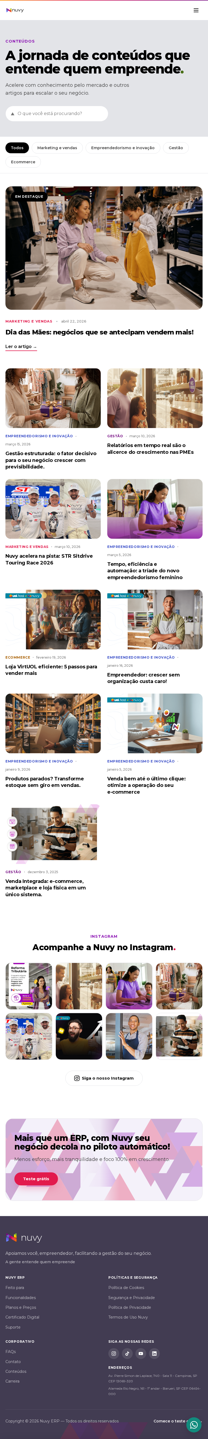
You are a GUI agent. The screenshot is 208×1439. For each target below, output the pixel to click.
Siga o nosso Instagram (108, 1078)
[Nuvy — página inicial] (15, 10)
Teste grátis (36, 1178)
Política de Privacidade (129, 1307)
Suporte (13, 1327)
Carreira (12, 1381)
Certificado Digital (22, 1317)
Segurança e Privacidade (131, 1297)
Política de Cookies (126, 1287)
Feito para (14, 1287)
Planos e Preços (20, 1307)
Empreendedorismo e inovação (123, 147)
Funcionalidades (20, 1297)
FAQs (10, 1351)
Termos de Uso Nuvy (128, 1317)
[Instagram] (113, 1353)
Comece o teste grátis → (178, 1421)
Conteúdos (15, 1371)
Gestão (176, 147)
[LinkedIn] (154, 1353)
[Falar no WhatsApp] (194, 1424)
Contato (13, 1361)
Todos (17, 147)
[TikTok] (127, 1353)
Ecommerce (23, 161)
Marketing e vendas (57, 147)
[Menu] (197, 10)
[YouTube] (140, 1353)
